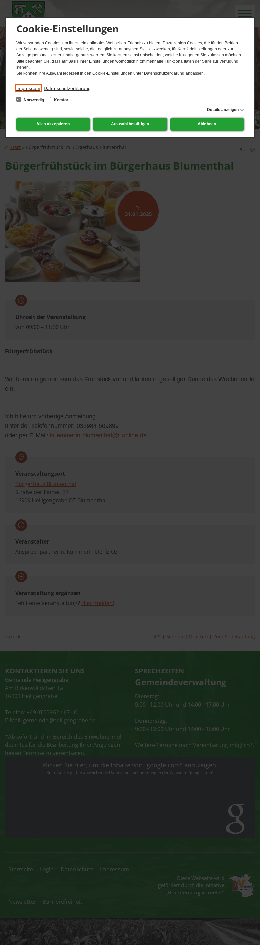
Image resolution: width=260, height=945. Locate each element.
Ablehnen (207, 124)
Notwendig (34, 100)
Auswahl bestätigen (130, 124)
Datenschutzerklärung (67, 88)
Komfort (61, 100)
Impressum (28, 88)
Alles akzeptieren (53, 124)
